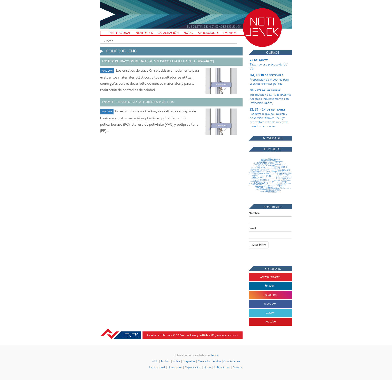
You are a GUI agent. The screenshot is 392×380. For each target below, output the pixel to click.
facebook (270, 303)
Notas (188, 33)
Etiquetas (189, 361)
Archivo (165, 361)
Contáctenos (231, 361)
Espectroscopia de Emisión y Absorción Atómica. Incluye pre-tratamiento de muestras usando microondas (269, 118)
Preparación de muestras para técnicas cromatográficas (269, 79)
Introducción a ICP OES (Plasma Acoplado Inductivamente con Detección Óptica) (270, 97)
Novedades (144, 33)
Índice (176, 361)
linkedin (270, 285)
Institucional (120, 33)
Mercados (204, 361)
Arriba (217, 361)
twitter (270, 312)
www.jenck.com (270, 276)
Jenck (214, 355)
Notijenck (262, 27)
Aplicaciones (208, 33)
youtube (270, 321)
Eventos (229, 33)
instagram (270, 294)
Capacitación (168, 33)
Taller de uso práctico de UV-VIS (269, 64)
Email (252, 228)
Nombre (254, 213)
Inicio (155, 361)
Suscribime (258, 244)
